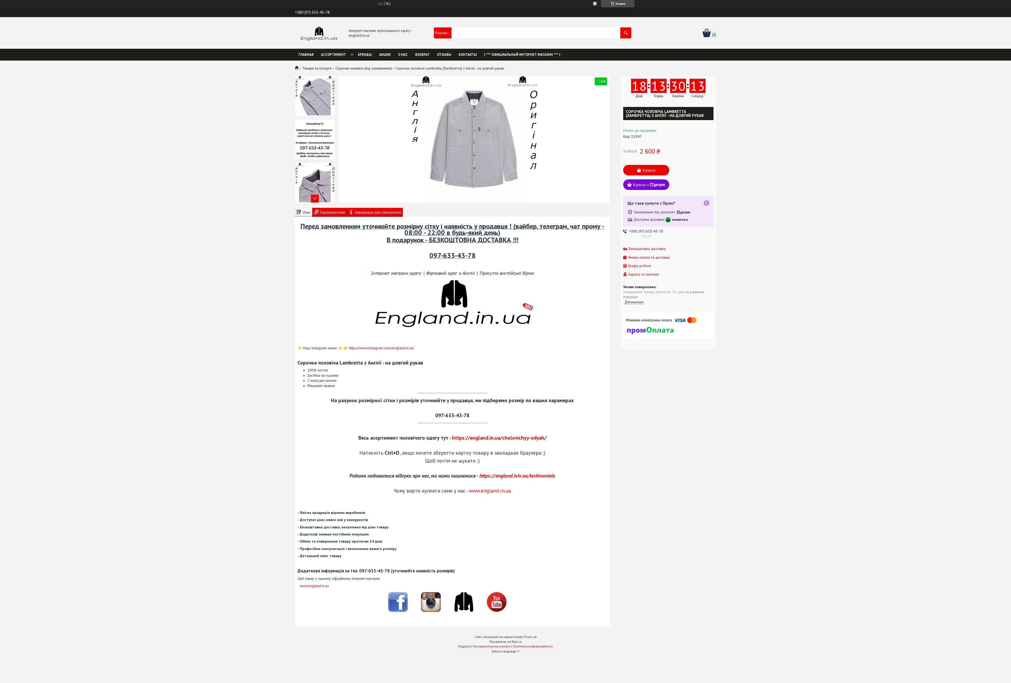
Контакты (468, 54)
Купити (648, 170)
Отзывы (444, 54)
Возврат (422, 54)
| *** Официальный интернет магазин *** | (522, 54)
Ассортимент (333, 54)
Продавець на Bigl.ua (505, 641)
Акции (385, 54)
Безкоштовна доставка (647, 249)
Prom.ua (530, 637)
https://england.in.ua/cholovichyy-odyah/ (499, 437)
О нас (403, 54)
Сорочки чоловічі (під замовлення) (363, 68)
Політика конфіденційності (533, 646)
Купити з (641, 184)
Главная (306, 54)
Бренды (365, 54)
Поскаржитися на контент (492, 646)
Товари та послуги (316, 68)
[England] (319, 33)
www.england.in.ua (490, 490)
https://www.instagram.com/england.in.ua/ (381, 348)
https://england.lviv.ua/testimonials (517, 475)
